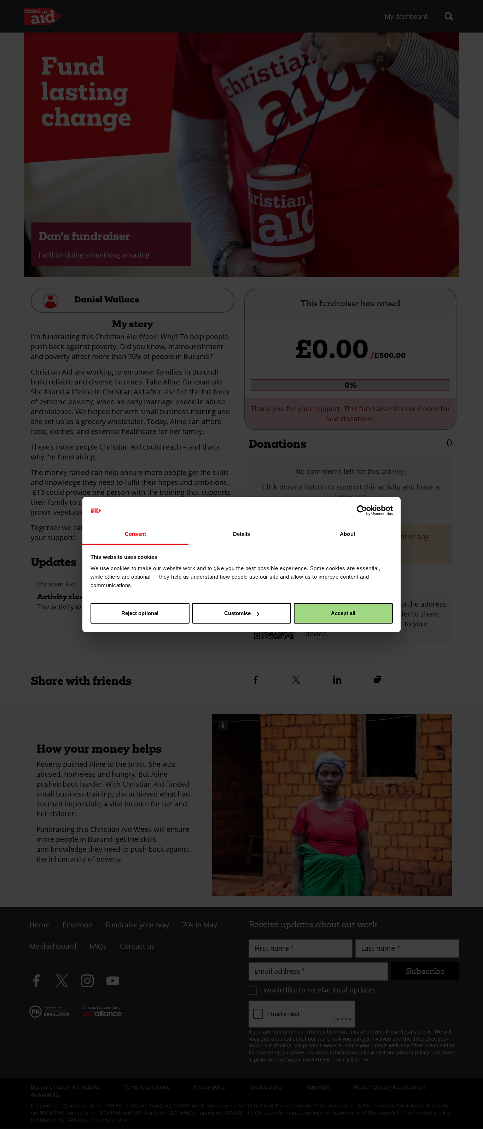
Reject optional (139, 613)
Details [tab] (241, 534)
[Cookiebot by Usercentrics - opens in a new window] (362, 510)
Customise (237, 613)
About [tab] (347, 534)
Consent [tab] (135, 534)
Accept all (343, 613)
